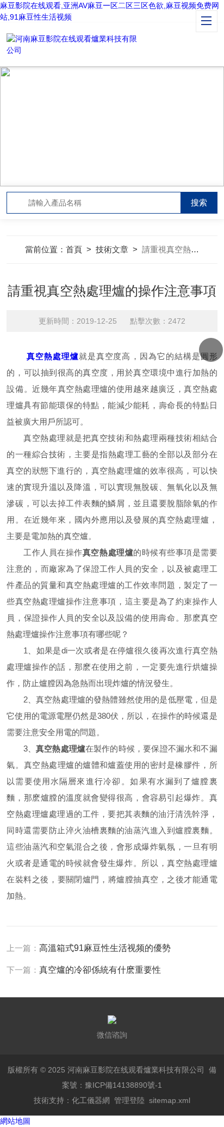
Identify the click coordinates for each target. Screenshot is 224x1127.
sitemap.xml (169, 1100)
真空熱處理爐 (53, 356)
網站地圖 (15, 1121)
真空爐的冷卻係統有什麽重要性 (100, 969)
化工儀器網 (91, 1100)
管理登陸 (129, 1100)
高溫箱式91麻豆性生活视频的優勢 (105, 948)
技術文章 (112, 249)
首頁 (74, 249)
